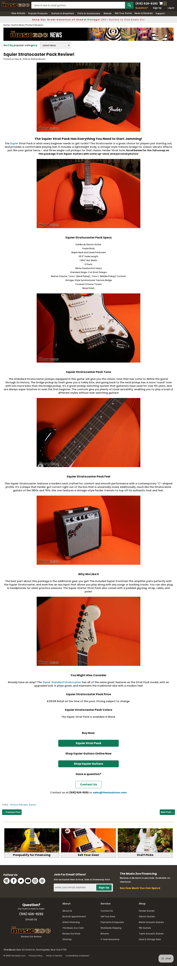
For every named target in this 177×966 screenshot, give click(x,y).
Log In (171, 7)
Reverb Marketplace (6, 881)
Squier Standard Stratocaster (62, 682)
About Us (67, 910)
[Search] (129, 5)
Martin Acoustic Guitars (151, 922)
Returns (105, 933)
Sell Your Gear (108, 916)
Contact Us (107, 910)
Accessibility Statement (77, 955)
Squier (14, 143)
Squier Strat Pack (88, 743)
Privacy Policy (35, 955)
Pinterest (42, 881)
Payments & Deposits (112, 922)
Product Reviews (19, 804)
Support (160, 13)
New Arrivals (18, 13)
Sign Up (157, 7)
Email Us (31, 919)
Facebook (14, 881)
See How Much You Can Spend (140, 888)
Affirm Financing (71, 922)
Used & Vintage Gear (150, 939)
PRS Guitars (145, 927)
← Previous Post (12, 812)
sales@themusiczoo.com (110, 792)
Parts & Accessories (89, 13)
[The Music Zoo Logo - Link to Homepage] (16, 4)
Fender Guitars (147, 910)
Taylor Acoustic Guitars (151, 933)
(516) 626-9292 (146, 4)
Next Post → (167, 812)
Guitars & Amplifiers (62, 13)
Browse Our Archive (31, 936)
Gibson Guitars (147, 916)
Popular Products (38, 13)
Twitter (21, 881)
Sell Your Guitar (123, 13)
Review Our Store (71, 933)
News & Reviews (144, 13)
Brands (108, 13)
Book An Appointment (74, 916)
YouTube (28, 881)
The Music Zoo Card (72, 927)
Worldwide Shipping (111, 927)
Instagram (35, 881)
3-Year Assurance (110, 939)
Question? (141, 8)
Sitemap (67, 939)
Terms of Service (54, 955)
